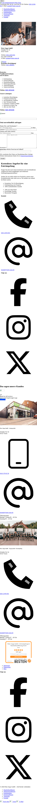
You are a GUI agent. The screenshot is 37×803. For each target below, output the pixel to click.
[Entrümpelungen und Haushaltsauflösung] (10, 2)
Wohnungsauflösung (9, 10)
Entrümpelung (8, 12)
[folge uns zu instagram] (18, 344)
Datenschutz (7, 667)
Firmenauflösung (8, 14)
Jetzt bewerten (18, 657)
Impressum (7, 665)
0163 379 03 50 (4, 473)
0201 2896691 (10, 65)
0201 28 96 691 (10, 55)
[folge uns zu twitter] (18, 379)
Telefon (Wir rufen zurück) (7, 131)
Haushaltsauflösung (9, 9)
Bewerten (2, 399)
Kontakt (6, 17)
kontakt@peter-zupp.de (13, 6)
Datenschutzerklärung (27, 156)
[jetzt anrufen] (3, 62)
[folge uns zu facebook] (18, 309)
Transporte (7, 15)
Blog (5, 669)
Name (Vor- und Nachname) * (8, 126)
